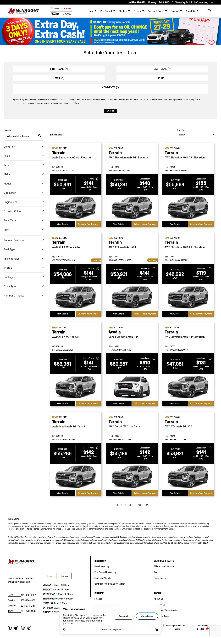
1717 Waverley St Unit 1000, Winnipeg (189, 2)
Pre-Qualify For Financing (107, 604)
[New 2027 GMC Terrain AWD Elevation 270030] (75, 208)
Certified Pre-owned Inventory (109, 583)
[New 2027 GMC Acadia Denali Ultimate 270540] (132, 387)
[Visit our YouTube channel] (16, 628)
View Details (62, 224)
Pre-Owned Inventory (105, 572)
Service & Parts (156, 11)
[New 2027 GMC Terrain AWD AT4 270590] (75, 387)
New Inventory (101, 566)
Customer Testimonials (165, 610)
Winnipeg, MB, (14, 581)
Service (64, 576)
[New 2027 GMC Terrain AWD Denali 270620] (75, 477)
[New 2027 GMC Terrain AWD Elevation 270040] (132, 208)
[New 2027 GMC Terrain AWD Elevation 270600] (188, 387)
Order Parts (160, 577)
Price (7, 155)
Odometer (10, 192)
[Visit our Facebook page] (10, 628)
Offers (137, 11)
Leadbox (201, 628)
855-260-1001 (28, 600)
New (91, 11)
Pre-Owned (106, 11)
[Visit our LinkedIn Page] (29, 628)
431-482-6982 (28, 594)
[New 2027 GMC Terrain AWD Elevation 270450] (188, 208)
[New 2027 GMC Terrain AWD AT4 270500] (132, 297)
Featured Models (102, 577)
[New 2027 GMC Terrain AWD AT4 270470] (75, 297)
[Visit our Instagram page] (23, 628)
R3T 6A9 (25, 581)
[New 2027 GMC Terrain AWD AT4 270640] (188, 477)
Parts (157, 572)
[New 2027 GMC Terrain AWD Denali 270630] (132, 477)
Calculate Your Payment (88, 224)
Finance (174, 11)
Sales (49, 576)
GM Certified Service (164, 566)
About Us (190, 11)
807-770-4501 (28, 611)
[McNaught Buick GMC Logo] (24, 11)
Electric (123, 11)
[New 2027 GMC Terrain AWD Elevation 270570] (188, 297)
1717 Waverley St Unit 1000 (21, 578)
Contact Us (159, 604)
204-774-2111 (28, 605)
